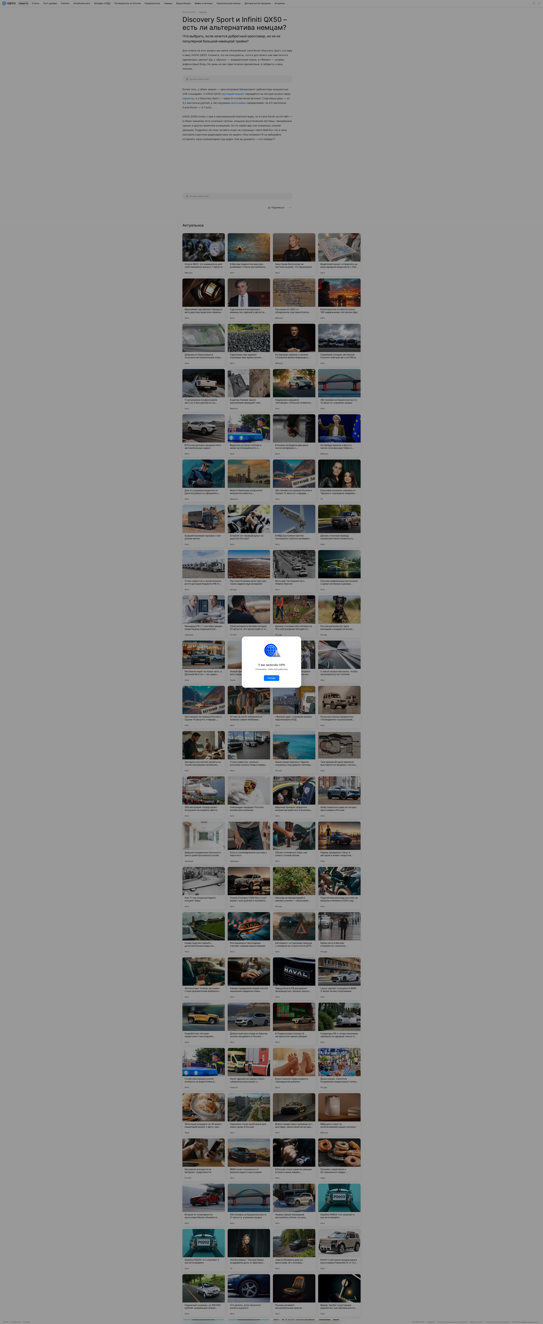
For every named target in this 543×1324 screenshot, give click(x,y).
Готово (271, 678)
